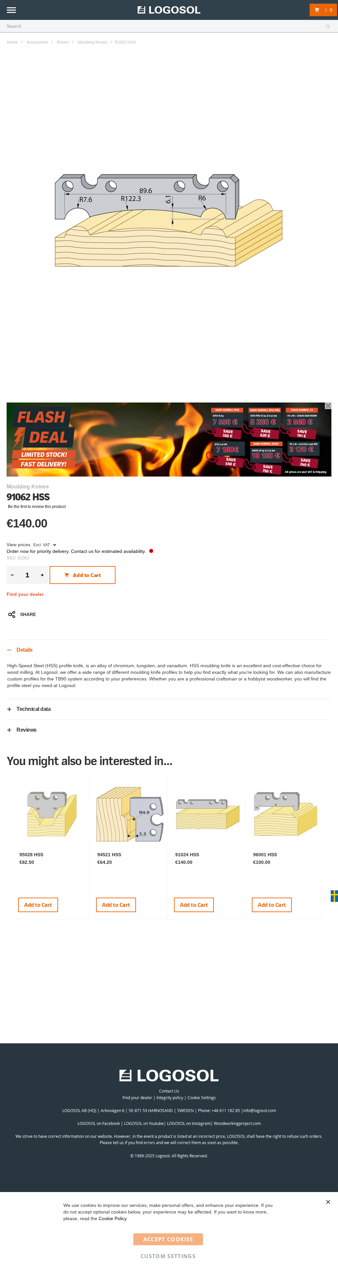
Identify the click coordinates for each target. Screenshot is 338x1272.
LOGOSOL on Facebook (99, 1123)
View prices (18, 544)
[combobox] (169, 26)
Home (12, 42)
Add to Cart (38, 904)
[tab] (169, 649)
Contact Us (169, 1091)
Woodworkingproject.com (237, 1123)
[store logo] (169, 10)
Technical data (34, 709)
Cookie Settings (201, 1097)
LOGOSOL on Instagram (189, 1123)
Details (25, 650)
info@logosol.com (259, 1110)
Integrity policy (169, 1097)
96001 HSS (265, 854)
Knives (63, 42)
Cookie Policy (113, 1218)
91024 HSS (187, 854)
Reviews (27, 730)
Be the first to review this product (37, 506)
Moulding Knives (93, 42)
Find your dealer (25, 594)
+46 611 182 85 (226, 1110)
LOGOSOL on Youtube (144, 1123)
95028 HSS (31, 854)
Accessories (37, 42)
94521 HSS (109, 854)
